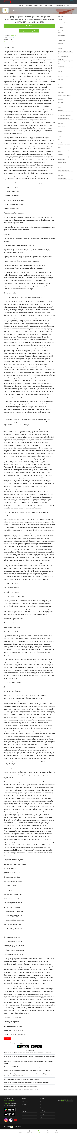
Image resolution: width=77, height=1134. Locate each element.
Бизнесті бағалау (61, 35)
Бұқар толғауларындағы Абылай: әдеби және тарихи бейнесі (21, 1089)
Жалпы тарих (61, 59)
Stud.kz (11, 10)
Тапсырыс (7, 1)
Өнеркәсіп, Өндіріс (62, 178)
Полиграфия (60, 102)
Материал (13, 35)
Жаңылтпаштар (44, 1105)
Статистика (60, 123)
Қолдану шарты (26, 1111)
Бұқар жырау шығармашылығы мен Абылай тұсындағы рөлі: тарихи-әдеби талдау (27, 1082)
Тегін (23, 1117)
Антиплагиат (28, 5)
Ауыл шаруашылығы (63, 30)
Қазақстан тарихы (62, 162)
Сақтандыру (60, 113)
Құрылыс (60, 167)
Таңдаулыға (7, 41)
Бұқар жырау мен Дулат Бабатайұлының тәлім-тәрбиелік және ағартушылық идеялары (28, 1052)
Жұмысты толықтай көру (30, 31)
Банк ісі (59, 32)
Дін (58, 54)
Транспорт (60, 134)
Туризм (59, 136)
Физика (59, 139)
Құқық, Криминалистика (63, 170)
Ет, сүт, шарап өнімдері (63, 56)
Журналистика (61, 66)
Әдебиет (60, 173)
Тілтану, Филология (62, 126)
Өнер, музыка (61, 175)
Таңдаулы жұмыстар (60, 5)
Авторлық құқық (26, 1108)
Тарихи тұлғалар (61, 128)
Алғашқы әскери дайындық (64, 24)
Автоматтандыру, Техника (64, 22)
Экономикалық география (64, 157)
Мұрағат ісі (60, 90)
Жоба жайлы (25, 1101)
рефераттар (7, 1100)
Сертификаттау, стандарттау (64, 115)
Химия (59, 147)
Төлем (23, 1114)
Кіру (71, 1)
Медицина (60, 79)
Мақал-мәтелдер (44, 1101)
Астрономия (60, 27)
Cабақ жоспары (48, 5)
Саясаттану (60, 110)
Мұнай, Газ (60, 87)
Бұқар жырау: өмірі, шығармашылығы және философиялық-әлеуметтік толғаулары (27, 1070)
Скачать (30, 26)
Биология (60, 38)
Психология (60, 105)
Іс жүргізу (60, 19)
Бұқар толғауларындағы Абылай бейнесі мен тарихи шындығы (21, 1079)
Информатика (61, 68)
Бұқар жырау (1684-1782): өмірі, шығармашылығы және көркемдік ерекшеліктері (26, 1067)
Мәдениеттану (61, 92)
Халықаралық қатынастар (64, 144)
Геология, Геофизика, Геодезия (65, 51)
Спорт (59, 120)
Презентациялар (38, 5)
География (60, 48)
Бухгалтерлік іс (61, 40)
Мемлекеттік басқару (63, 82)
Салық (59, 107)
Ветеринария (61, 46)
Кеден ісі (60, 71)
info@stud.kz (64, 1100)
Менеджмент (61, 84)
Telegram (43, 1114)
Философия (60, 142)
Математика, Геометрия (63, 76)
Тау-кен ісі (60, 131)
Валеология (60, 43)
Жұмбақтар (42, 1108)
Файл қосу (43, 1111)
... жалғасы (7, 1038)
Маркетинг (60, 74)
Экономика (60, 154)
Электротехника (61, 159)
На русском (69, 5)
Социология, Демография (64, 118)
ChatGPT (24, 1105)
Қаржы (59, 165)
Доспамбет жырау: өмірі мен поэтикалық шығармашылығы (20, 1086)
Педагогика (60, 99)
